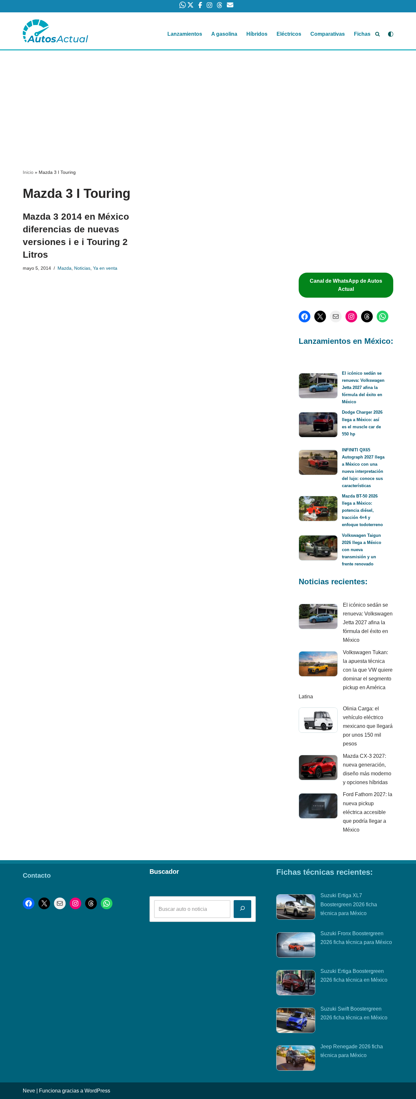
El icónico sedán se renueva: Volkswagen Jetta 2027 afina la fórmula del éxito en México (363, 387)
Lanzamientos (184, 34)
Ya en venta (105, 268)
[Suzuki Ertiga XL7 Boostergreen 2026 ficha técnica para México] (295, 908)
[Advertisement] (208, 98)
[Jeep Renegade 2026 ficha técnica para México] (295, 1059)
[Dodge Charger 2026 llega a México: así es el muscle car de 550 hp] (318, 426)
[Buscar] (377, 34)
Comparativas (327, 34)
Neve (29, 1090)
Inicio (28, 172)
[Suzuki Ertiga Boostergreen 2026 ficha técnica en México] (295, 984)
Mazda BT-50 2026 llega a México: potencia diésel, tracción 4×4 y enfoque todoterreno (362, 510)
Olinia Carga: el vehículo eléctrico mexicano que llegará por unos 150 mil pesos (368, 726)
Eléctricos (289, 34)
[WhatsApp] (382, 316)
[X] (320, 316)
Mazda (65, 268)
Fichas (362, 34)
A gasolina (224, 34)
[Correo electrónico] (336, 316)
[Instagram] (351, 316)
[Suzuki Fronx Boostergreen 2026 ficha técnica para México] (295, 946)
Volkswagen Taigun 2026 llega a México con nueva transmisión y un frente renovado (361, 549)
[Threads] (367, 316)
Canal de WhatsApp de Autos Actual (346, 285)
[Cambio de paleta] (390, 34)
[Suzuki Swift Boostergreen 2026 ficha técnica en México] (295, 1022)
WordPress (97, 1090)
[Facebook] (304, 316)
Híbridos (256, 34)
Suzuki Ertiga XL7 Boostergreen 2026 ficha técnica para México (348, 904)
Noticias (82, 268)
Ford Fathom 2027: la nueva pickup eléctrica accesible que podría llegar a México (367, 812)
